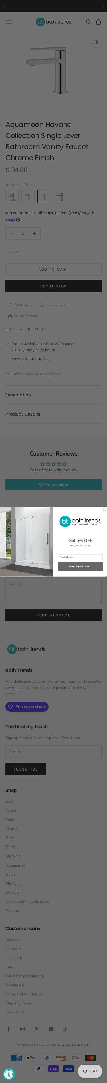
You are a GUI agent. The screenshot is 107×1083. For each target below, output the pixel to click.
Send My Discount (80, 566)
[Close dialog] (104, 509)
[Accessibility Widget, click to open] (9, 1074)
